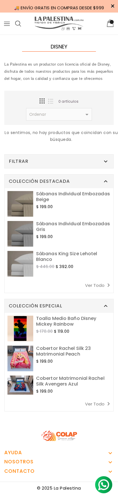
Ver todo (98, 285)
